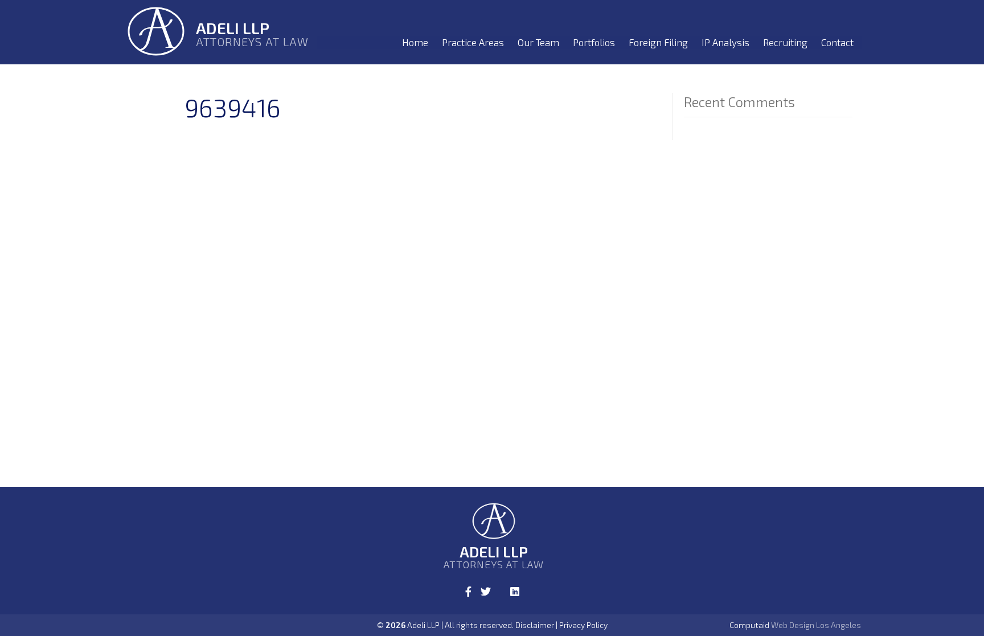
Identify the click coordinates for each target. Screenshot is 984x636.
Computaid (749, 625)
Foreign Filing (658, 42)
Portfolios (594, 42)
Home (415, 42)
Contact (837, 42)
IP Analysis (725, 42)
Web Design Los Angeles (816, 625)
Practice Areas (473, 42)
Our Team (538, 42)
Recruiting (785, 42)
